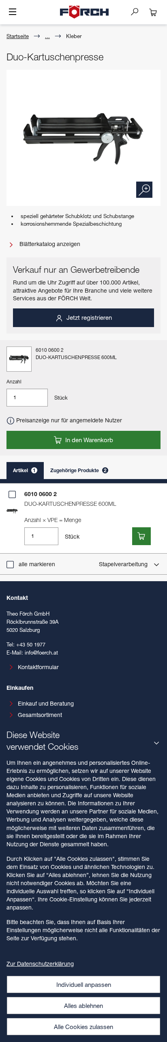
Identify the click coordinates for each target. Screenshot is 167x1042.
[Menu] (12, 12)
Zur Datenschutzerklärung (40, 963)
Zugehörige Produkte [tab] (78, 470)
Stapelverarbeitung (124, 564)
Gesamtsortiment (40, 714)
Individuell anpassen (83, 984)
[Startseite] (84, 12)
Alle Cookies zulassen (83, 1026)
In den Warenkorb (88, 439)
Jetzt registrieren (88, 317)
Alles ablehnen (83, 1005)
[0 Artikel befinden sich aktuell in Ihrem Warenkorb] (153, 12)
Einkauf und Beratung (46, 703)
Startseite (17, 36)
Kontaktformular (38, 666)
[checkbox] (12, 494)
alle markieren (37, 564)
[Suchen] (137, 11)
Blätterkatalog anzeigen (49, 243)
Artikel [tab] (24, 470)
